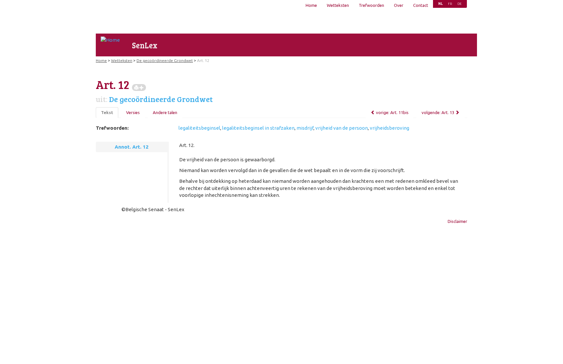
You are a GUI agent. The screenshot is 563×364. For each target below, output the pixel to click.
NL (440, 4)
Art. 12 (203, 60)
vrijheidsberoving (389, 128)
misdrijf (304, 128)
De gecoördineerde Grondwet (165, 60)
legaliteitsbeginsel (199, 128)
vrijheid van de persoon (341, 128)
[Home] (110, 40)
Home (311, 5)
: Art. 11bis (392, 112)
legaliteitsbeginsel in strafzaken (258, 128)
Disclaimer (457, 221)
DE (459, 4)
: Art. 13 (438, 112)
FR (450, 4)
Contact (420, 5)
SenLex (144, 45)
